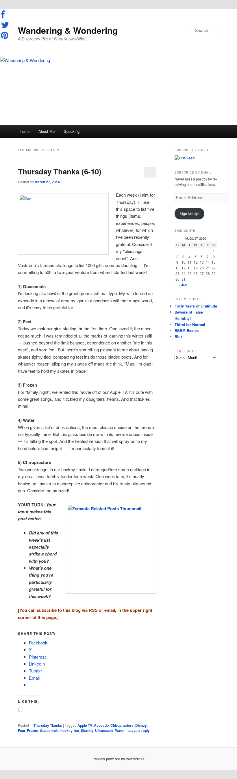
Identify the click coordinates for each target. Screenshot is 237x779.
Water (120, 730)
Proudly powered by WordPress (118, 758)
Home (24, 131)
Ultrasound (104, 730)
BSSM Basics (187, 330)
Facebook (5, 14)
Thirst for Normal (190, 324)
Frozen (32, 730)
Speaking (71, 131)
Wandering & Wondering (68, 30)
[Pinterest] (5, 35)
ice (76, 730)
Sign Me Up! (189, 213)
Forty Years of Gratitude (196, 306)
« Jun (182, 284)
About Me (46, 131)
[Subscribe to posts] (185, 158)
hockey (66, 730)
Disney (141, 725)
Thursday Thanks (48, 725)
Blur (178, 336)
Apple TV (84, 725)
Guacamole (49, 730)
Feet (21, 730)
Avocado (101, 725)
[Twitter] (5, 24)
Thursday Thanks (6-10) (59, 171)
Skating (87, 730)
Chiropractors (122, 725)
